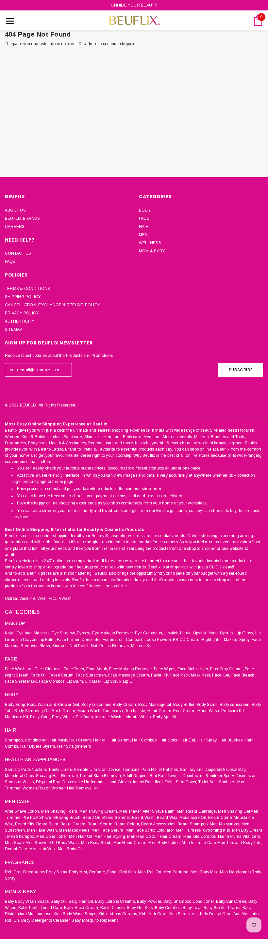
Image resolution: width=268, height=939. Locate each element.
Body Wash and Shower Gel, (53, 704)
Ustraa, (11, 598)
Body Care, (40, 717)
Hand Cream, (160, 710)
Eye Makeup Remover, (113, 633)
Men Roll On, (150, 872)
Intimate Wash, (108, 717)
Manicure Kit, (17, 717)
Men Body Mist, (205, 872)
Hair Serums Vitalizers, (239, 836)
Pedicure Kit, (233, 710)
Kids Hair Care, (153, 914)
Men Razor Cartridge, (197, 811)
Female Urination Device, (98, 769)
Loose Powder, (158, 639)
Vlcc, (53, 598)
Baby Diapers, (113, 907)
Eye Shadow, (64, 633)
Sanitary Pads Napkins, (26, 769)
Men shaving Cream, (98, 811)
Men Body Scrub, (96, 842)
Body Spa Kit (164, 717)
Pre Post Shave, (37, 817)
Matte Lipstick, (222, 633)
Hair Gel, (187, 740)
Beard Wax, (167, 817)
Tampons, (132, 769)
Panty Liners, (61, 769)
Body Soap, (15, 704)
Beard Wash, (144, 817)
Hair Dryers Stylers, (38, 746)
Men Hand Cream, (130, 842)
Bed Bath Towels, (166, 775)
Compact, (134, 639)
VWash (65, 598)
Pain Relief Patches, (160, 769)
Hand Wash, (208, 710)
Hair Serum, (120, 740)
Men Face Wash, (42, 830)
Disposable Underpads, (83, 782)
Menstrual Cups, (20, 775)
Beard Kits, (25, 824)
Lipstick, (171, 633)
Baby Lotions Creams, (115, 901)
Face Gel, (221, 675)
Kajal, (10, 633)
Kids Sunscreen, (184, 914)
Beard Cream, (73, 824)
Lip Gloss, (245, 633)
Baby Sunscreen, (231, 901)
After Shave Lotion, (22, 811)
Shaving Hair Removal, (57, 775)
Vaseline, (27, 598)
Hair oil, (100, 740)
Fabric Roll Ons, (122, 872)
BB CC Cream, (186, 639)
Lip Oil (129, 681)
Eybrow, (84, 633)
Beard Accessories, (158, 824)
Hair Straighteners (74, 746)
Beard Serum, (100, 824)
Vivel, (42, 598)
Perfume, (97, 872)
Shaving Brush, (67, 817)
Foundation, (114, 639)
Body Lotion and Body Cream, (109, 704)
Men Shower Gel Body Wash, (52, 842)
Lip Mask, (94, 681)
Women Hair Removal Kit (74, 788)
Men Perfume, (176, 872)
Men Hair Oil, (81, 836)
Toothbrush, (113, 710)
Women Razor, (36, 788)
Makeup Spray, (237, 639)
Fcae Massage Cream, (129, 675)
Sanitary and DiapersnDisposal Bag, (213, 769)
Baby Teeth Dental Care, (40, 907)
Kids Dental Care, (216, 914)
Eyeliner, (25, 633)
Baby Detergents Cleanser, (46, 920)
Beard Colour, (127, 824)
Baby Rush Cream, (81, 907)
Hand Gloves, (119, 782)
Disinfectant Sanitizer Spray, (209, 775)
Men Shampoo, (21, 836)
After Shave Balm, (159, 811)
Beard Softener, (116, 817)
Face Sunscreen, (91, 675)
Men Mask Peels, (75, 830)
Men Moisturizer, (225, 824)
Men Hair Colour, (143, 836)
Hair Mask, (58, 740)
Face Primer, (68, 639)
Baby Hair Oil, (81, 901)
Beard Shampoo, (193, 824)
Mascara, (42, 633)
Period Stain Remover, (101, 775)
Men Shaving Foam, (59, 811)
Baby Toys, (192, 907)
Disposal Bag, (48, 782)
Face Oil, (39, 675)
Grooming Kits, (217, 830)
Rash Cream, (64, 710)
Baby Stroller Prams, (223, 907)
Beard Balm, (47, 824)
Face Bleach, (243, 675)
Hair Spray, (207, 740)
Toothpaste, (135, 710)
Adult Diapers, (135, 775)
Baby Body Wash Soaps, (27, 901)
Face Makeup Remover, (131, 669)
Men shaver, (130, 811)
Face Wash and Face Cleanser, (34, 669)
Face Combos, (52, 681)
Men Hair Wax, (43, 849)
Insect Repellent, (148, 782)
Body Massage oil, (155, 704)
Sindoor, (60, 646)
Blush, (45, 646)
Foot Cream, (184, 710)
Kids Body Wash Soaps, (75, 914)
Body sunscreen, (235, 704)
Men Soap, (15, 842)
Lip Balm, (47, 639)
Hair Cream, (80, 740)
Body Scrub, (207, 704)
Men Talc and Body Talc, (239, 842)
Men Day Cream (247, 830)
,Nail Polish (79, 646)
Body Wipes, (63, 717)
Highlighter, (212, 639)
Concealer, (91, 639)
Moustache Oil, (193, 817)
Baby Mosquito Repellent (95, 920)
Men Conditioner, (52, 836)
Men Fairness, (189, 830)
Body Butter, (184, 704)
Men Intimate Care (199, 842)
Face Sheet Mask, (21, 681)
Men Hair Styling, (110, 836)
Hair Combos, (145, 740)
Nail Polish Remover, (110, 646)
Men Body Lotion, (164, 842)
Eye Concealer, (149, 633)
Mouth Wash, (89, 710)
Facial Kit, (160, 675)
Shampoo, (14, 740)
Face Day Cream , (227, 669)
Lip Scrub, (113, 681)
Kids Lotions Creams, (118, 914)
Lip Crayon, (27, 639)
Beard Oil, (92, 817)
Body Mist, (78, 872)
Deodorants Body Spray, (45, 872)
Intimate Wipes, (138, 717)
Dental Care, (16, 849)
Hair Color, (168, 740)
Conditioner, (36, 740)
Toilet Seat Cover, (181, 782)
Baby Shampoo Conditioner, (189, 901)
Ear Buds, (85, 717)
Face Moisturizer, (193, 669)
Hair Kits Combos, (200, 836)
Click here (88, 43)
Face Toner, (74, 669)
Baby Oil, (59, 901)
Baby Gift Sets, (140, 907)
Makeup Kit (141, 646)
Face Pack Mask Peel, (190, 675)
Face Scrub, (97, 669)
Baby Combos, (168, 907)
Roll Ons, (13, 872)
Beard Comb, (220, 817)
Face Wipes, (165, 669)
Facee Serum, (62, 675)
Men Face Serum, (108, 830)
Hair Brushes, (231, 740)
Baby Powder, (149, 901)
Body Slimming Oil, (32, 710)
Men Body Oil (70, 849)
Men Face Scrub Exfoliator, (150, 830)
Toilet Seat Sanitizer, (217, 782)
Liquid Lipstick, (194, 633)
